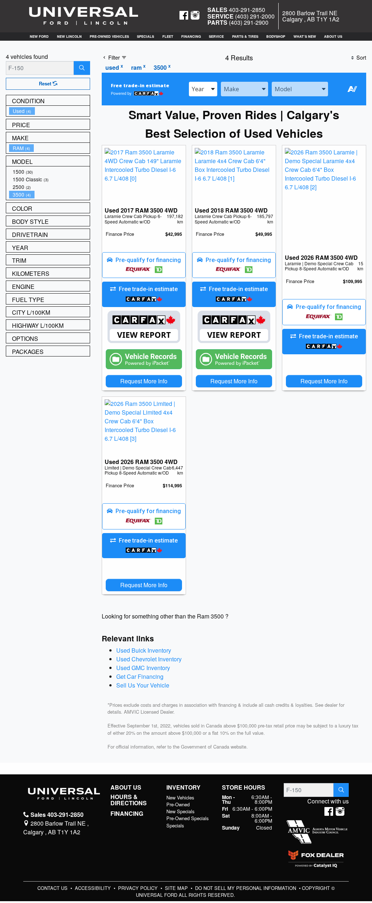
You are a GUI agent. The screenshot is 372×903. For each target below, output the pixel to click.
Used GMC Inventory (143, 668)
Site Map (177, 887)
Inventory (183, 787)
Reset (46, 83)
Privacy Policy (138, 887)
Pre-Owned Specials (187, 818)
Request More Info (143, 381)
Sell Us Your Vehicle (142, 685)
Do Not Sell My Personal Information (246, 887)
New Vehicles (180, 797)
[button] (39, 36)
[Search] (82, 68)
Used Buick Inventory (143, 650)
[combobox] (203, 89)
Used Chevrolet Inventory (149, 659)
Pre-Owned (178, 804)
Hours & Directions (128, 800)
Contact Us (53, 887)
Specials (175, 825)
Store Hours (243, 787)
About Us (125, 787)
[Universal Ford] (83, 15)
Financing (126, 813)
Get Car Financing (139, 676)
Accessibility (93, 887)
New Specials (180, 811)
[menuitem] (49, 111)
